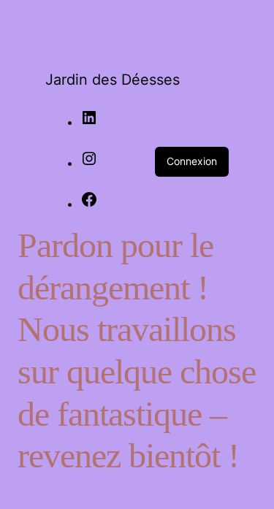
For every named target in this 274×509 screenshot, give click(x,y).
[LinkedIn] (89, 122)
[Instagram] (89, 163)
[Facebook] (89, 203)
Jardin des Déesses (112, 79)
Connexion (192, 161)
